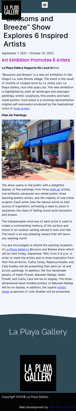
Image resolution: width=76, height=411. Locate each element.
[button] (45, 5)
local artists (21, 108)
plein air (55, 189)
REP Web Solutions (61, 407)
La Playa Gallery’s (17, 249)
